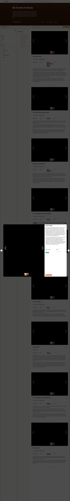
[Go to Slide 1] (21, 274)
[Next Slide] (43, 248)
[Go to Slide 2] (26, 274)
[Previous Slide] (5, 248)
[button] (24, 248)
